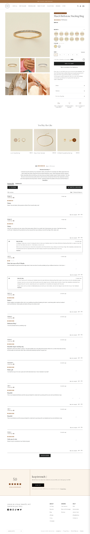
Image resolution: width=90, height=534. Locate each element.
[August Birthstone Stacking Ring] (82, 39)
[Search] (78, 6)
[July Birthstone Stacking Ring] (77, 39)
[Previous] (16, 140)
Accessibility (58, 531)
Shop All (15, 6)
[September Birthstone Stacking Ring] (56, 34)
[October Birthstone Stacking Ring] (61, 34)
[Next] (74, 140)
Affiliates (51, 515)
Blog (51, 512)
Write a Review (76, 188)
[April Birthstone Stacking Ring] (61, 39)
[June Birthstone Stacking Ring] (72, 39)
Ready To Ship (41, 6)
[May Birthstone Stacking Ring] (66, 39)
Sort (71, 192)
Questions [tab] (18, 184)
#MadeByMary (76, 515)
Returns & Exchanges (65, 509)
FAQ (74, 506)
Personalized (32, 6)
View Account (64, 506)
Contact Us (75, 518)
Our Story (52, 506)
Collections (50, 6)
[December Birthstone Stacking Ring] (72, 34)
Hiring (51, 518)
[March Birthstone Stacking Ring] (56, 39)
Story (64, 6)
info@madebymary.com (37, 285)
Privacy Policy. (63, 488)
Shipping (63, 512)
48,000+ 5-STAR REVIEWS (15, 487)
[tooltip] (49, 169)
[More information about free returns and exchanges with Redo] (84, 59)
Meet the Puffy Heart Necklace (45, 1)
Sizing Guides (76, 509)
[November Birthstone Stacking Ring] (66, 34)
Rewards (58, 6)
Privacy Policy (66, 531)
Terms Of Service (74, 531)
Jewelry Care (76, 512)
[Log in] (80, 6)
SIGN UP (38, 485)
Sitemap (81, 531)
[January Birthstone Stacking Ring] (77, 34)
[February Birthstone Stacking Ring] (82, 34)
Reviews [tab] (10, 184)
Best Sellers (22, 6)
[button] (45, 180)
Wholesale (52, 521)
